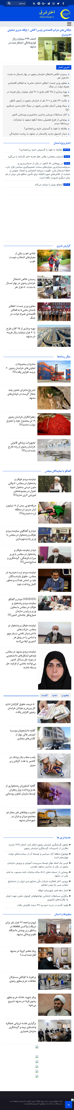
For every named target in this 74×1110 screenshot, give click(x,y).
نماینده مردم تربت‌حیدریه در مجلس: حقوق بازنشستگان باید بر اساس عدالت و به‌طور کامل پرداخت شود (21, 578)
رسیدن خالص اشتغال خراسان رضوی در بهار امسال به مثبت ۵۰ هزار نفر (38, 76)
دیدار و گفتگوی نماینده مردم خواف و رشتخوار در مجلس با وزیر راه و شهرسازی (21, 535)
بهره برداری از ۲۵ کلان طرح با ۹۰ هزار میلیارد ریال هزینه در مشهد (38, 94)
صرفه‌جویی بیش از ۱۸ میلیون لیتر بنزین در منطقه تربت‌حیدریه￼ (21, 509)
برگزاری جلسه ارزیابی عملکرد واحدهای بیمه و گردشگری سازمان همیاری (21, 1027)
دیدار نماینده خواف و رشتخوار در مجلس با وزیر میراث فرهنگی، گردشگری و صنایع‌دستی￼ (21, 556)
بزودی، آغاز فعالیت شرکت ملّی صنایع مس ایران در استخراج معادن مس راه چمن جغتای (38, 883)
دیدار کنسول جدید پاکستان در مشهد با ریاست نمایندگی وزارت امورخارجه (39, 136)
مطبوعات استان (62, 914)
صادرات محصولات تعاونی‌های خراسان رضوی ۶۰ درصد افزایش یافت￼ (20, 368)
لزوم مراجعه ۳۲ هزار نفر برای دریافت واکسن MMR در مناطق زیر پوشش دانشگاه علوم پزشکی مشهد (20, 928)
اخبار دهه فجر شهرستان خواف (53, 891)
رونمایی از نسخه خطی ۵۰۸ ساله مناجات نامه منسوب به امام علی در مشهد (37, 874)
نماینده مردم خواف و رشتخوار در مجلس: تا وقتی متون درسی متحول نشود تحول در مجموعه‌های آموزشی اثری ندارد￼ (22, 487)
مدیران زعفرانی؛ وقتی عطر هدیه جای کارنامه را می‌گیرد (38, 157)
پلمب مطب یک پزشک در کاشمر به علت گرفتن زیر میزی (22, 761)
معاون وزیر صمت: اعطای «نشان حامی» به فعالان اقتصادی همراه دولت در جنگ (38, 85)
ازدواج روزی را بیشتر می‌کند (52, 185)
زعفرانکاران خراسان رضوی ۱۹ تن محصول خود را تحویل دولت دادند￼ (20, 421)
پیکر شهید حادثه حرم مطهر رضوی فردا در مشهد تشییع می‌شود (21, 1001)
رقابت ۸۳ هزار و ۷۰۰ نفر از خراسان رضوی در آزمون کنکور (39, 101)
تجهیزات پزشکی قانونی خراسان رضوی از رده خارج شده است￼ (21, 446)
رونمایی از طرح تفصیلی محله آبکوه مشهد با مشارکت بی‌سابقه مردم (41, 122)
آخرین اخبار (64, 67)
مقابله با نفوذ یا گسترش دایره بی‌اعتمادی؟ (46, 129)
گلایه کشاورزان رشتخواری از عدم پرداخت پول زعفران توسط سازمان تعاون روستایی (20, 790)
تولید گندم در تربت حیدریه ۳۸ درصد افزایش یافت (42, 905)
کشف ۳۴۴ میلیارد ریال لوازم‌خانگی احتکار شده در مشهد (22, 43)
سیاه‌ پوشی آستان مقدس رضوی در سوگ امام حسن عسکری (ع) (38, 108)
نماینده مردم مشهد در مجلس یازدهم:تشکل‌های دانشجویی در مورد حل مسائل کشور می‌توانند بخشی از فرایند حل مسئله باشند (21, 659)
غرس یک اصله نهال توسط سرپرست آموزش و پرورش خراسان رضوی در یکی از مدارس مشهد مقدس (37, 865)
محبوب (65, 695)
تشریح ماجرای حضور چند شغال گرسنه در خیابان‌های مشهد (21, 394)
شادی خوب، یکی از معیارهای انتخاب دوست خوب (22, 257)
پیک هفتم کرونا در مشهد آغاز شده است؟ (23, 953)
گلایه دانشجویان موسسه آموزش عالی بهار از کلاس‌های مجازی (22, 734)
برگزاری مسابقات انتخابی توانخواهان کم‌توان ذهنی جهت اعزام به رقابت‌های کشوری (37, 898)
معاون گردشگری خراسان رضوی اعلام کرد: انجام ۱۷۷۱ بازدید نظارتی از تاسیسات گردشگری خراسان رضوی (38, 846)
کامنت (44, 695)
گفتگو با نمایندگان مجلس (58, 471)
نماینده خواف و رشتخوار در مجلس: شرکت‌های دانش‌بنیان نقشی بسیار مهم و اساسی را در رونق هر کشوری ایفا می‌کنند (21, 633)
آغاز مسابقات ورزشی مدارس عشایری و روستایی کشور (40, 115)
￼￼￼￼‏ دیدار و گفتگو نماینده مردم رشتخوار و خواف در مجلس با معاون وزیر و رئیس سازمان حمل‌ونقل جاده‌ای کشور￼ (22, 607)
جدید (54, 695)
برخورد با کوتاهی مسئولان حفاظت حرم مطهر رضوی (22, 979)
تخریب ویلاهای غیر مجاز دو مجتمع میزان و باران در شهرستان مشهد (20, 816)
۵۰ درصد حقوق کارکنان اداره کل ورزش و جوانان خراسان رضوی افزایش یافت (20, 708)
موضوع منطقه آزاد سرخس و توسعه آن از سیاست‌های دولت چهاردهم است (38, 856)
